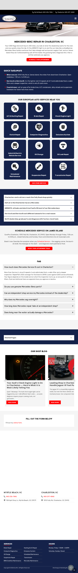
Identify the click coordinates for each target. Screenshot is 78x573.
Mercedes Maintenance (31, 561)
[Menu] (75, 18)
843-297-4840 (49, 496)
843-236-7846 (11, 496)
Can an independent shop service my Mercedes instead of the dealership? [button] (36, 293)
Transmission (28, 557)
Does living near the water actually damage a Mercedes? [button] (28, 312)
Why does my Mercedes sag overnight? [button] (21, 299)
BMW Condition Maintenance (12, 561)
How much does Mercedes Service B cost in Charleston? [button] (28, 267)
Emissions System (29, 551)
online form (18, 423)
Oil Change (7, 554)
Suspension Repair (9, 557)
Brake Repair (8, 548)
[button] (74, 570)
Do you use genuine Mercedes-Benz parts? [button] (23, 287)
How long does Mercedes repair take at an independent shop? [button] (31, 306)
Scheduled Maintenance (31, 554)
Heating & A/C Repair (30, 548)
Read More (40, 402)
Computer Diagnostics (11, 551)
